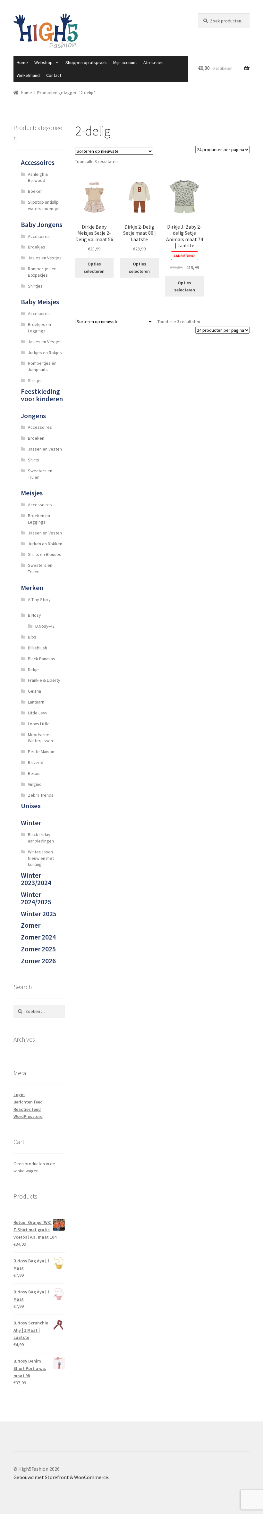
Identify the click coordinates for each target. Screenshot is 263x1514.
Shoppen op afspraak (86, 62)
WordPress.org (28, 1116)
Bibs (32, 637)
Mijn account (125, 62)
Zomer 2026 (38, 960)
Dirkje (33, 669)
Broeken (36, 438)
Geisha (34, 691)
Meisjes (32, 493)
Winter (31, 822)
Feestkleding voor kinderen (42, 395)
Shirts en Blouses (44, 554)
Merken (32, 587)
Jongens (33, 415)
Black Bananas (41, 659)
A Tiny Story (39, 599)
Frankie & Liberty (44, 680)
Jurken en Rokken (45, 544)
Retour (34, 773)
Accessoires (38, 162)
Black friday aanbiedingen (41, 838)
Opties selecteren (94, 267)
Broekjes (36, 247)
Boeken (35, 191)
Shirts (33, 460)
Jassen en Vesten (45, 449)
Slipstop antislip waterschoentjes (44, 205)
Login (19, 1094)
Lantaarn (36, 702)
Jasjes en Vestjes (45, 258)
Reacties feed (27, 1109)
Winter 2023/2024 (36, 879)
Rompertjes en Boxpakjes (42, 272)
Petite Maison (41, 751)
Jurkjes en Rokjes (45, 352)
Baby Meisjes (40, 301)
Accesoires (39, 236)
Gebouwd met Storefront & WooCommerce (60, 1477)
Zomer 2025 (38, 949)
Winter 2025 (38, 913)
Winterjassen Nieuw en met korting (41, 858)
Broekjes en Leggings (39, 328)
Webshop (43, 62)
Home (22, 62)
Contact (53, 75)
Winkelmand (28, 75)
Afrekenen (153, 62)
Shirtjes (35, 286)
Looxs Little (39, 724)
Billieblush (37, 648)
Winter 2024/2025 (36, 898)
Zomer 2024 (38, 937)
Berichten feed (28, 1102)
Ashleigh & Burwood (38, 177)
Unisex (31, 806)
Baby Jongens (41, 224)
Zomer (30, 925)
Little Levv (37, 713)
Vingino (35, 784)
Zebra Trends (41, 795)
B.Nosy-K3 (45, 626)
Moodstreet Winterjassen (40, 738)
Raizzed (35, 762)
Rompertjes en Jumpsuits (42, 366)
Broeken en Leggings (39, 519)
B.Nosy (34, 615)
